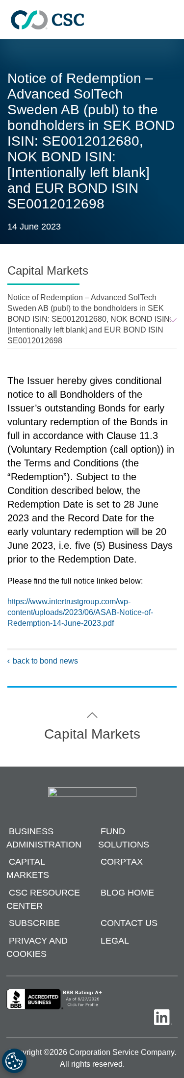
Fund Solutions (123, 837)
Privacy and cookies (37, 947)
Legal (115, 941)
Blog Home (127, 893)
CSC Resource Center (43, 899)
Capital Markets (27, 868)
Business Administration (43, 837)
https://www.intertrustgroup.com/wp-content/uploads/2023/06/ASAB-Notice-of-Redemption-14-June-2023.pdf (80, 612)
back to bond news (45, 661)
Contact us (129, 923)
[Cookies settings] (14, 1061)
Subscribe (34, 923)
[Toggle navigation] (171, 20)
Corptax (122, 862)
